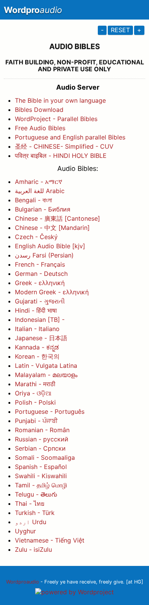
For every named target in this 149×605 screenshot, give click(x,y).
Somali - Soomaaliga (45, 457)
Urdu (30, 522)
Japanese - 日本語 (41, 338)
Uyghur (25, 531)
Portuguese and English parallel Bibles (70, 137)
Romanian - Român (42, 430)
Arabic (40, 191)
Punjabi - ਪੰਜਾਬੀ (36, 421)
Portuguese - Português (49, 411)
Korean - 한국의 (37, 356)
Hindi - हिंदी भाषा (36, 310)
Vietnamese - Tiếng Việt (49, 540)
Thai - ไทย (29, 503)
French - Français (40, 264)
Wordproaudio (22, 582)
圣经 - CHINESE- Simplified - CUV (64, 146)
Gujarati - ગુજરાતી (40, 301)
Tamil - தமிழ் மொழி (41, 485)
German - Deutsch (41, 273)
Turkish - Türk (35, 512)
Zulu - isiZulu (33, 549)
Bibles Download (39, 109)
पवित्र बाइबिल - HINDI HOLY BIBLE (61, 155)
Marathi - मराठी (35, 384)
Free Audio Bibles (40, 128)
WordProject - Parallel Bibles (56, 119)
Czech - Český (36, 237)
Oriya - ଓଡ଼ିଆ (33, 393)
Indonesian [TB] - (40, 319)
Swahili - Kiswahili (41, 476)
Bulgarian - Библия (42, 209)
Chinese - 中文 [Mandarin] (52, 227)
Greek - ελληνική (40, 283)
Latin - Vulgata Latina (46, 365)
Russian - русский (41, 439)
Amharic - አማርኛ (38, 181)
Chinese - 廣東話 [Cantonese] (57, 218)
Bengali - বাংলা (33, 200)
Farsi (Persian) (44, 255)
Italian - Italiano (37, 329)
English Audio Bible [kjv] (50, 246)
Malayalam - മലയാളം (46, 375)
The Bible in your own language (60, 100)
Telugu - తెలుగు (36, 494)
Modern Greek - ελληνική (52, 292)
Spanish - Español (41, 467)
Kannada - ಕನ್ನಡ (37, 347)
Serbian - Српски (40, 448)
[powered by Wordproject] (74, 592)
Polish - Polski (35, 402)
